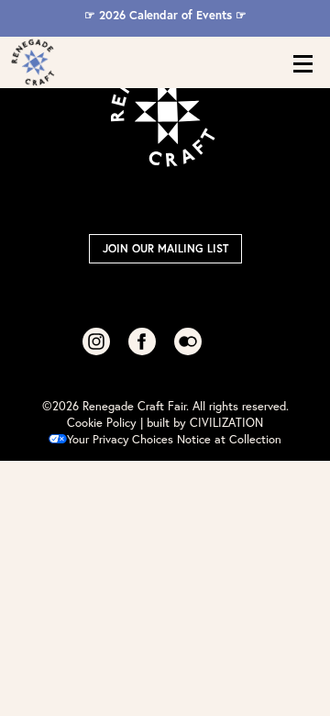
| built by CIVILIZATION (201, 423)
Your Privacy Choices (120, 439)
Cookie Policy (102, 423)
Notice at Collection (229, 439)
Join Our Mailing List (165, 248)
